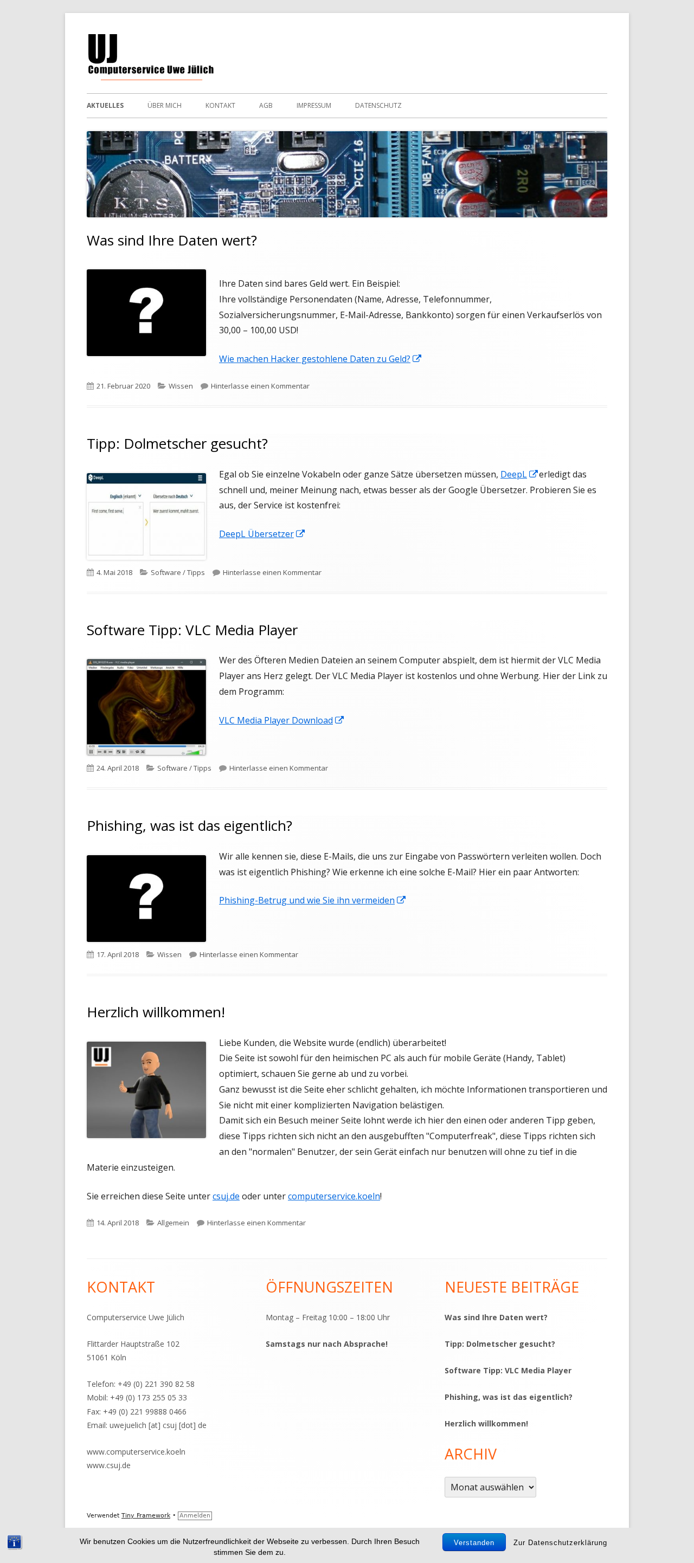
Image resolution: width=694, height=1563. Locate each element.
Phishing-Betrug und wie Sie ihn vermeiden (313, 900)
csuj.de (226, 1196)
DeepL (519, 474)
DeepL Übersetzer (262, 534)
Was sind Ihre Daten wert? (172, 240)
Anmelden (194, 1515)
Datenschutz (378, 105)
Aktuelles (105, 105)
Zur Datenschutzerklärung (560, 1543)
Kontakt (220, 105)
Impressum (314, 105)
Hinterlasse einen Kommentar (260, 386)
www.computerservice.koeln (136, 1451)
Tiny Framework (145, 1515)
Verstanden (474, 1543)
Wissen (181, 386)
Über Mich (164, 105)
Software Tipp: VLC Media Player (192, 630)
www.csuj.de (109, 1465)
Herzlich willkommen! (156, 1012)
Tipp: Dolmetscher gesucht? (177, 443)
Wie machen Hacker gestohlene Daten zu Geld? (320, 359)
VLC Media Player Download (282, 720)
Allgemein (173, 1223)
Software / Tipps (178, 572)
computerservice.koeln (334, 1196)
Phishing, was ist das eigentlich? (189, 825)
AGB (266, 105)
